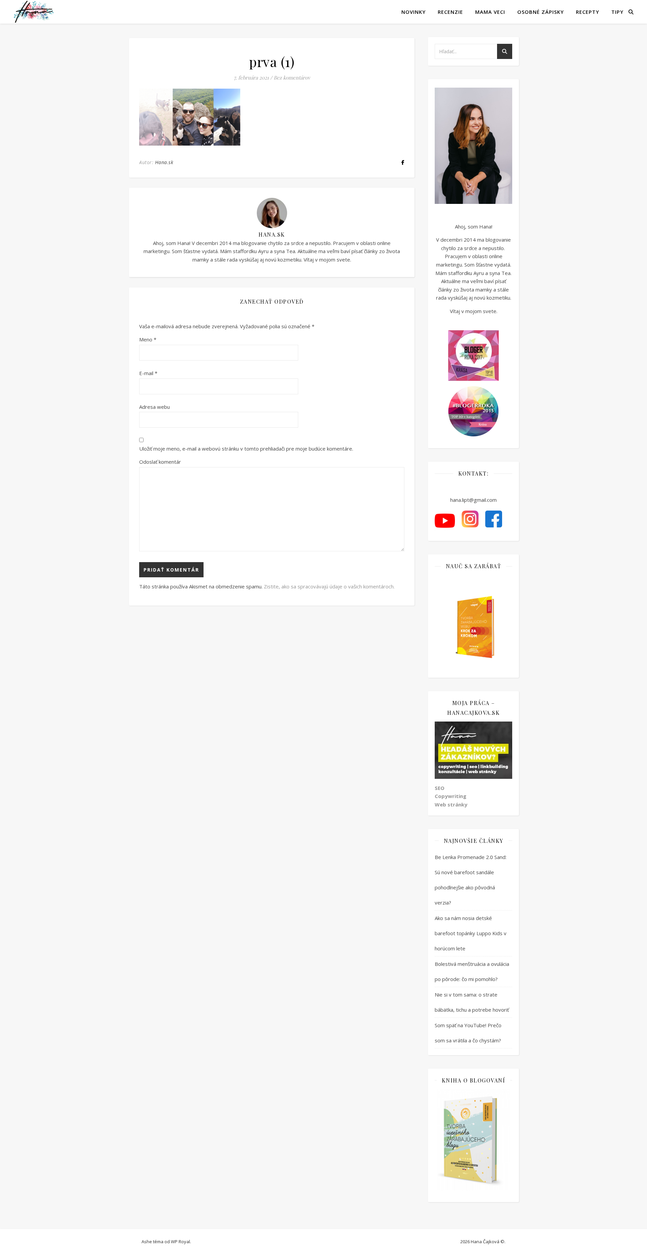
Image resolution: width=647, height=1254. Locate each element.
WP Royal (180, 1241)
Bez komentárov (292, 77)
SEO (439, 788)
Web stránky (451, 804)
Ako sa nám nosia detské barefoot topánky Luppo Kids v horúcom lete (470, 933)
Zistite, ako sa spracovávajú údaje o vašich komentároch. (329, 586)
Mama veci (490, 11)
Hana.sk (164, 162)
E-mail (148, 373)
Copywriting (450, 796)
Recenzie (450, 11)
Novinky (413, 11)
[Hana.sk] (33, 12)
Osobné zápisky (540, 11)
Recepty (587, 11)
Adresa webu (154, 406)
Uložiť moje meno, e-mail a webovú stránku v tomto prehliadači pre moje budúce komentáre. (246, 448)
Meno (147, 339)
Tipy (617, 11)
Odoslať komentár (160, 461)
